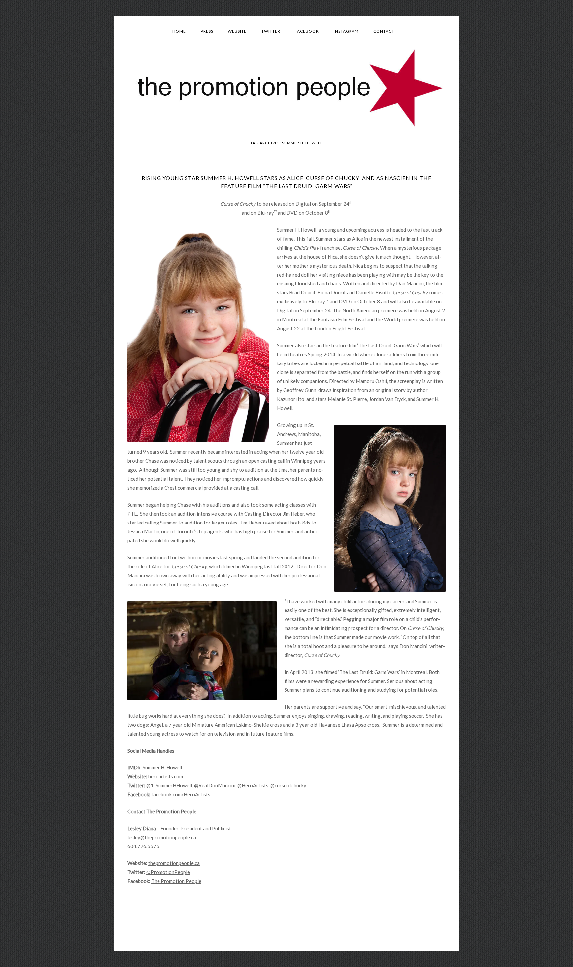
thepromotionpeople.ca (174, 863)
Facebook (307, 31)
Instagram (346, 31)
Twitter (270, 31)
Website (237, 31)
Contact (383, 31)
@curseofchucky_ (289, 785)
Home (179, 31)
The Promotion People (176, 881)
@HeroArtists (252, 785)
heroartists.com (165, 776)
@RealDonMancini (214, 785)
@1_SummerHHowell (169, 785)
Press (207, 31)
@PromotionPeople (168, 872)
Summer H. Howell (162, 767)
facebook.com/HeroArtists (180, 794)
